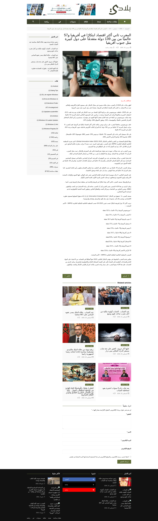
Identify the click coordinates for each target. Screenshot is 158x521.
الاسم (129, 432)
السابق (125, 276)
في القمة (55, 163)
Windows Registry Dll (51, 128)
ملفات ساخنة (112, 22)
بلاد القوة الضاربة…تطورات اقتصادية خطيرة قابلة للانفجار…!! (45, 70)
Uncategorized (53, 107)
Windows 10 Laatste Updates (48, 120)
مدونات (73, 22)
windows (55, 116)
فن (60, 22)
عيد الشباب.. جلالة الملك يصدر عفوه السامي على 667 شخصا (44, 56)
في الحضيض (54, 154)
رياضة (46, 22)
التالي (68, 276)
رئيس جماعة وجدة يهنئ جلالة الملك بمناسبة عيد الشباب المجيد (43, 43)
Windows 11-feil (53, 124)
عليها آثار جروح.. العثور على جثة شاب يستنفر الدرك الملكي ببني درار (44, 63)
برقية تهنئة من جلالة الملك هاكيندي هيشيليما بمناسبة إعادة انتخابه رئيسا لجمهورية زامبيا (80, 352)
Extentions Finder (52, 103)
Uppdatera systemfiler (51, 111)
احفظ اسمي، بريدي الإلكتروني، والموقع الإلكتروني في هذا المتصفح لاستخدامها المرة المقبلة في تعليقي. (99, 457)
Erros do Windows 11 (51, 99)
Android (55, 86)
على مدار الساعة (53, 145)
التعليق (128, 414)
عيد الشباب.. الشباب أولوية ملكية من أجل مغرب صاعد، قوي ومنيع (43, 50)
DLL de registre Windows (50, 94)
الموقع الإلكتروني (126, 448)
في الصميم (54, 158)
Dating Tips (54, 90)
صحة (99, 22)
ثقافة (86, 22)
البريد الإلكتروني (126, 440)
